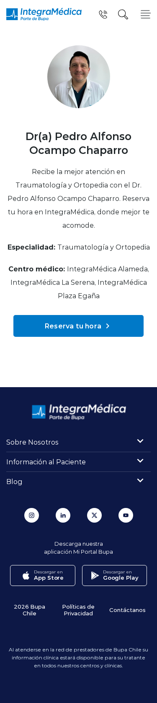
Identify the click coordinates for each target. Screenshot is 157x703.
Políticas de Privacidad (78, 610)
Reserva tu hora (72, 325)
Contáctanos (127, 609)
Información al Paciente (46, 461)
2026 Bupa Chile (29, 610)
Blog (14, 481)
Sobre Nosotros (32, 441)
